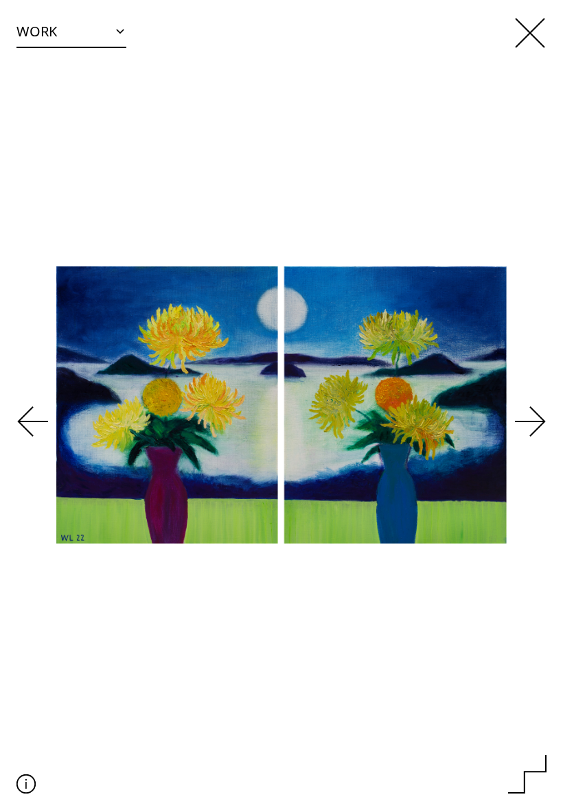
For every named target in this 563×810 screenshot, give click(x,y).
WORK (36, 31)
